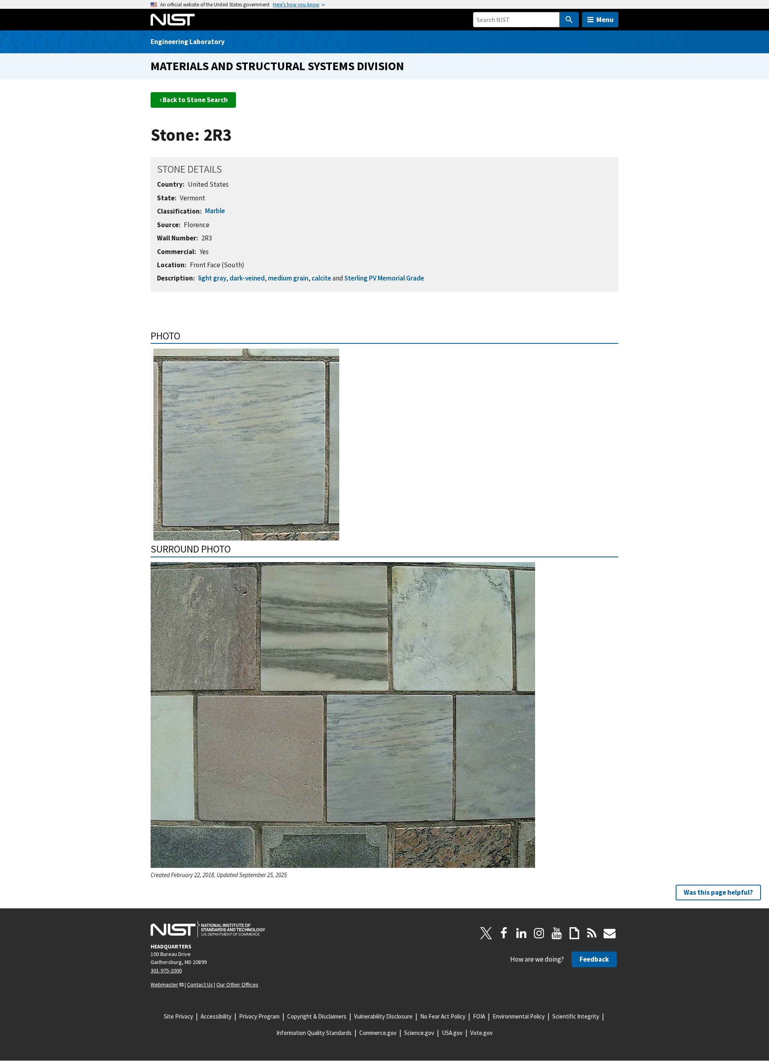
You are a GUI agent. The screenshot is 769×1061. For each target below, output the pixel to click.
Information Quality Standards (314, 1033)
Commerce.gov (378, 1033)
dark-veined (247, 278)
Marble (215, 210)
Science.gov (419, 1033)
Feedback (594, 959)
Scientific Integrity (575, 1016)
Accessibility (216, 1016)
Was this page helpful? (718, 892)
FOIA (479, 1016)
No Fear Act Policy (442, 1016)
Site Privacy (178, 1016)
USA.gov (452, 1033)
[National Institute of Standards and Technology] (208, 929)
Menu (605, 19)
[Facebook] (504, 933)
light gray (212, 278)
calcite (321, 278)
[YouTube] (557, 933)
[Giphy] (574, 933)
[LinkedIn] (521, 933)
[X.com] (486, 933)
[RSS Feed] (592, 933)
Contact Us (200, 984)
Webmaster (164, 984)
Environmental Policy (519, 1016)
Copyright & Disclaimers (316, 1016)
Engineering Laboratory (188, 41)
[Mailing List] (609, 933)
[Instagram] (539, 933)
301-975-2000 (166, 970)
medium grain (288, 278)
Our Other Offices (237, 984)
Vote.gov (481, 1033)
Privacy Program (259, 1016)
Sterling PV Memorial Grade (384, 278)
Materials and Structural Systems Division (277, 65)
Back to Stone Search (195, 99)
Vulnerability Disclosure (383, 1016)
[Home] (173, 19)
